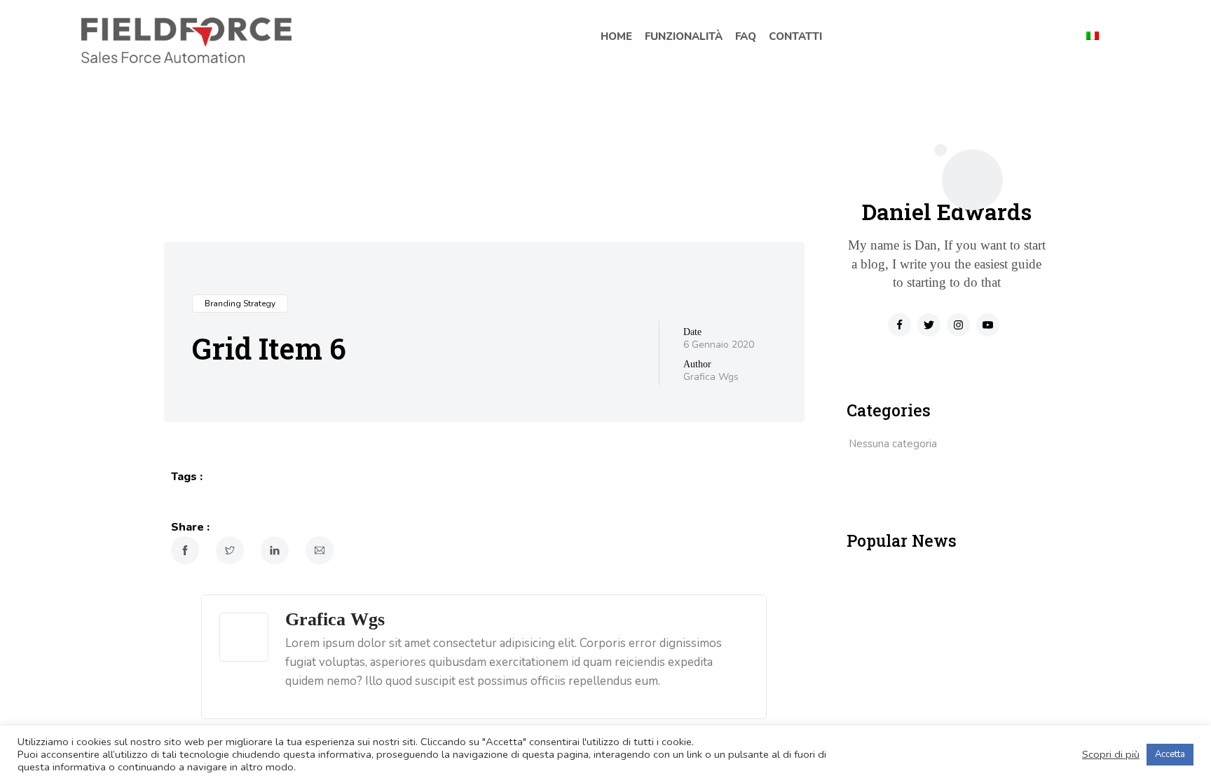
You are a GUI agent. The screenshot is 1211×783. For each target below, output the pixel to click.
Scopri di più (1111, 754)
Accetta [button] (1170, 754)
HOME (616, 36)
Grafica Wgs (711, 376)
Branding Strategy (240, 303)
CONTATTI (795, 36)
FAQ (745, 36)
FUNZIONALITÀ (684, 36)
